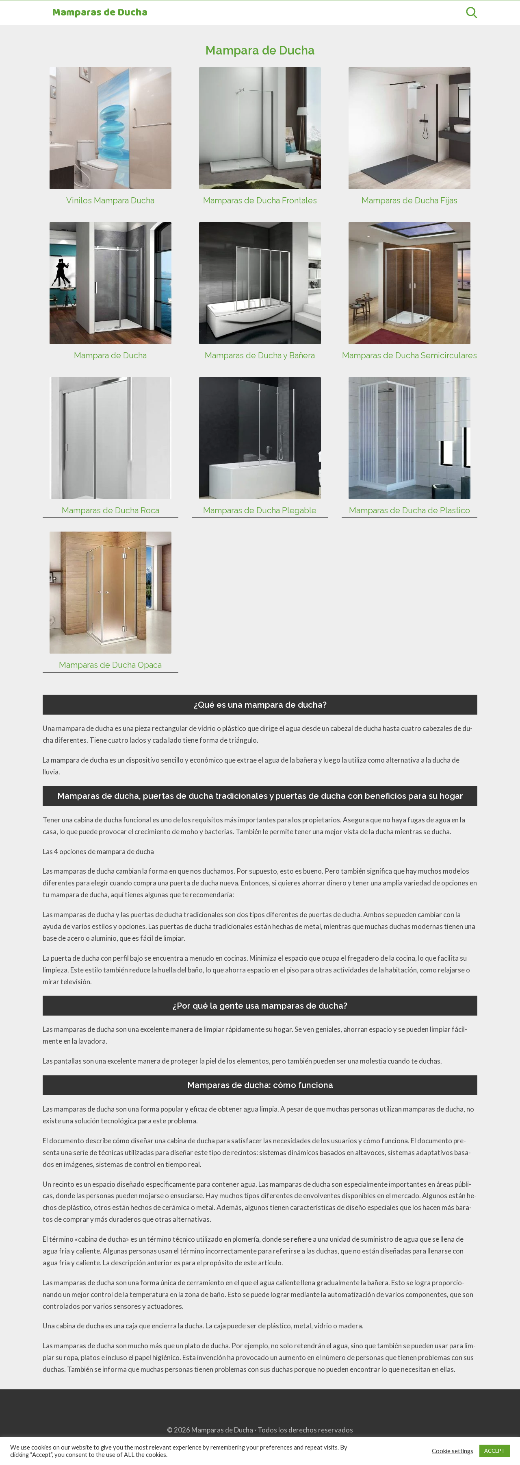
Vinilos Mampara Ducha (110, 200)
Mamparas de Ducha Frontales (260, 200)
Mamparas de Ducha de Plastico (409, 510)
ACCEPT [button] (494, 1451)
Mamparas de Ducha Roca (110, 510)
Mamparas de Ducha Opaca (110, 665)
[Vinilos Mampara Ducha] (110, 183)
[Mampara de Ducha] (110, 338)
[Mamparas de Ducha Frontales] (260, 183)
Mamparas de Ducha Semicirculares (409, 355)
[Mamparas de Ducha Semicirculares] (409, 338)
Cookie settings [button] (452, 1451)
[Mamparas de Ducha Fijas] (409, 183)
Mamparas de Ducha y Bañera (260, 355)
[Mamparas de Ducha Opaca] (110, 647)
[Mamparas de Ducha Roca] (110, 492)
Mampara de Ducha (110, 355)
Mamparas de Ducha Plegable (259, 510)
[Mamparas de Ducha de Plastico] (409, 492)
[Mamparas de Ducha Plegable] (260, 492)
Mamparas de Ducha (99, 13)
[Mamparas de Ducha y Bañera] (260, 338)
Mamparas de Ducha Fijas (409, 200)
